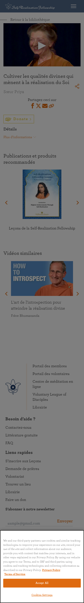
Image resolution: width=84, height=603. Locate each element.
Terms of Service (14, 574)
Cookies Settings (42, 595)
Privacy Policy (51, 570)
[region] (42, 566)
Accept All (42, 583)
